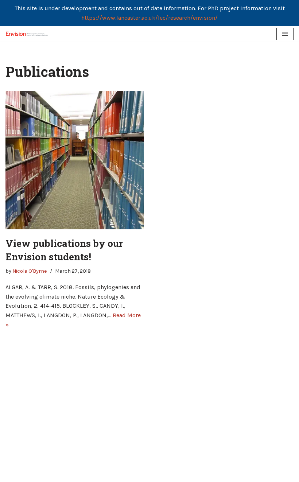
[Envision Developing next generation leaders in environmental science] (27, 33)
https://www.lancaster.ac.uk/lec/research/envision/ (149, 17)
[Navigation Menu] (285, 34)
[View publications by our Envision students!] (74, 160)
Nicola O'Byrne (29, 271)
